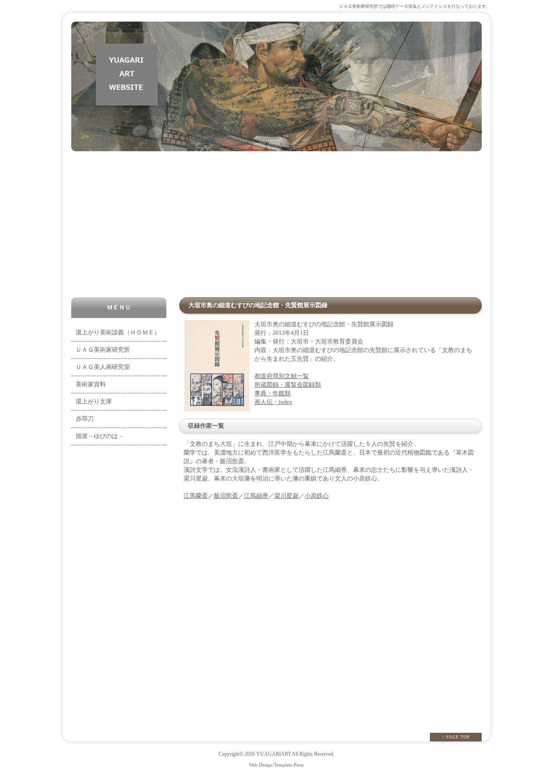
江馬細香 (256, 496)
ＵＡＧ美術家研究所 (103, 350)
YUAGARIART (273, 754)
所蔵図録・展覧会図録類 (287, 385)
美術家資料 (91, 384)
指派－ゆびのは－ (100, 436)
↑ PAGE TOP (456, 737)
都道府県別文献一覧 (281, 376)
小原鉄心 (317, 496)
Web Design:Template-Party (276, 764)
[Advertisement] (276, 224)
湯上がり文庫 (94, 401)
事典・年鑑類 (272, 393)
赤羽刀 (85, 419)
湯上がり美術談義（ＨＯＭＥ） (118, 332)
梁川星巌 (286, 496)
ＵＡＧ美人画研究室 (103, 367)
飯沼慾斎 (226, 496)
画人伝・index (273, 402)
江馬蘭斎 (196, 496)
